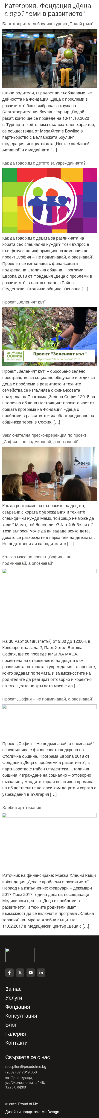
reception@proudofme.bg (25, 1066)
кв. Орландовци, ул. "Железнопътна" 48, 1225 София (25, 1082)
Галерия (15, 1033)
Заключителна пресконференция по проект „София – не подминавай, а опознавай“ (44, 438)
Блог (11, 1024)
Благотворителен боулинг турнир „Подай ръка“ (47, 23)
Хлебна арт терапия (21, 807)
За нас (13, 988)
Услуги (13, 997)
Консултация (21, 1015)
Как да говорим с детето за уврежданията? (44, 163)
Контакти (16, 1042)
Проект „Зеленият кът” (24, 302)
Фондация (17, 1006)
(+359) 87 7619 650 (21, 1072)
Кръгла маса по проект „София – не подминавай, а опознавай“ (36, 559)
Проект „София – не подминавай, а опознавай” (47, 699)
